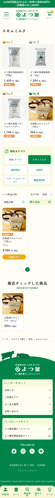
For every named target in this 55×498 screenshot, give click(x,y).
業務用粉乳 (39, 180)
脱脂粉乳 (15, 170)
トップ (5, 339)
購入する (15, 257)
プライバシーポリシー (27, 471)
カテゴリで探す (18, 339)
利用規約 (41, 465)
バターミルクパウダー (15, 180)
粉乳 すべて (15, 159)
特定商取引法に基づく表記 (22, 465)
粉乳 (31, 339)
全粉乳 (39, 170)
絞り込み (35, 202)
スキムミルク (42, 339)
